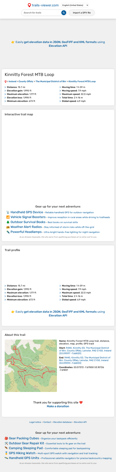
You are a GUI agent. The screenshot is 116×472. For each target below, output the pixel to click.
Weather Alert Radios (26, 227)
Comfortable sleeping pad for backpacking (67, 448)
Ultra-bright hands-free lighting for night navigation (72, 232)
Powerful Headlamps (26, 232)
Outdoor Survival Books (28, 222)
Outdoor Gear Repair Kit (26, 443)
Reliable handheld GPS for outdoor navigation (69, 212)
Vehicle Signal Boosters (28, 217)
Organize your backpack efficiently (59, 438)
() (85, 351)
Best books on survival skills (63, 222)
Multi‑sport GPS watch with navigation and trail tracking (67, 453)
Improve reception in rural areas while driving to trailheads (79, 217)
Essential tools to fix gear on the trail (65, 443)
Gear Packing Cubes (24, 438)
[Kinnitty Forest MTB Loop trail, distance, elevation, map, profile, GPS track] (31, 366)
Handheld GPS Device (27, 212)
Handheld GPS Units (24, 458)
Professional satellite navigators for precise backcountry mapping (76, 458)
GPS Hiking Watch (22, 453)
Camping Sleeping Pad (26, 448)
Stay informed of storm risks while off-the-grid (69, 227)
